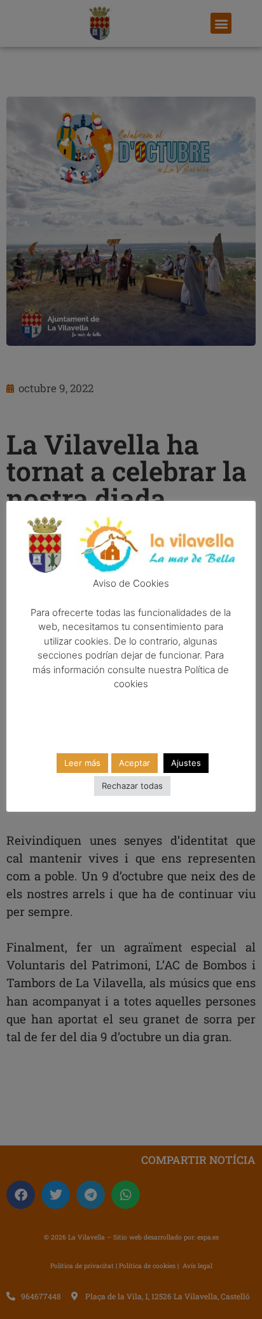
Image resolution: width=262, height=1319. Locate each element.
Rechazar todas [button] (132, 786)
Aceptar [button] (134, 763)
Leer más (82, 763)
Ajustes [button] (186, 763)
